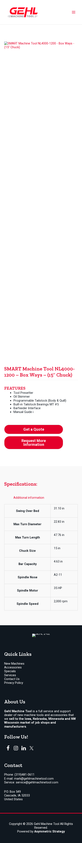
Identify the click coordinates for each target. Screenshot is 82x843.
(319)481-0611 (24, 774)
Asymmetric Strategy (49, 831)
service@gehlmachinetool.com (37, 782)
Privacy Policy (13, 683)
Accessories (13, 667)
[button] (33, 429)
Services (10, 675)
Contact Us (12, 679)
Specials (10, 671)
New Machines (14, 663)
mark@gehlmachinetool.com (34, 778)
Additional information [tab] (28, 498)
